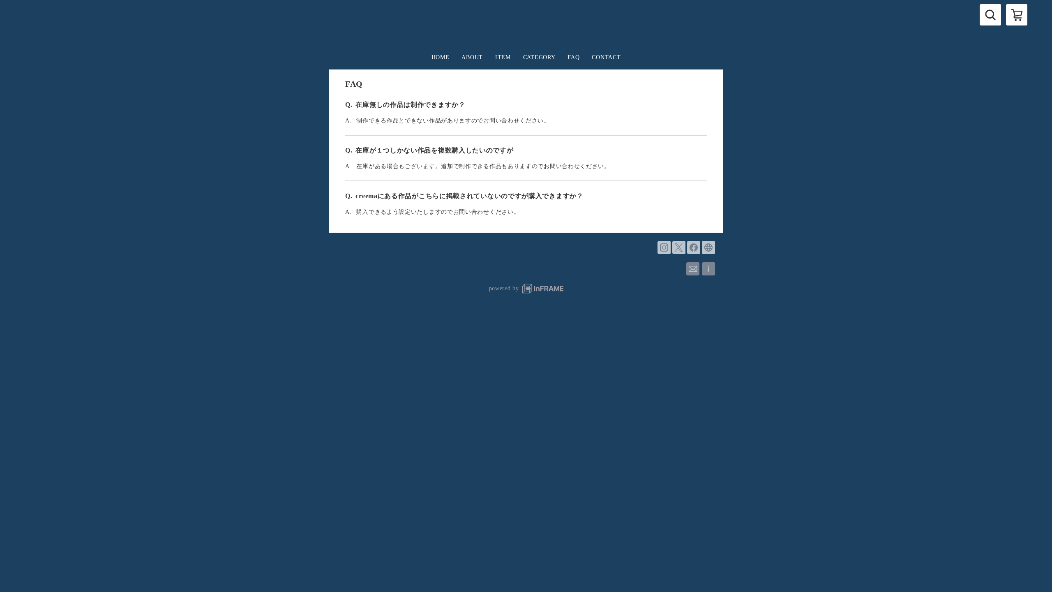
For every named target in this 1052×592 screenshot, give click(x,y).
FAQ (573, 57)
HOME (440, 57)
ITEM (503, 57)
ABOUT (472, 57)
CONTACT (606, 57)
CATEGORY (539, 57)
